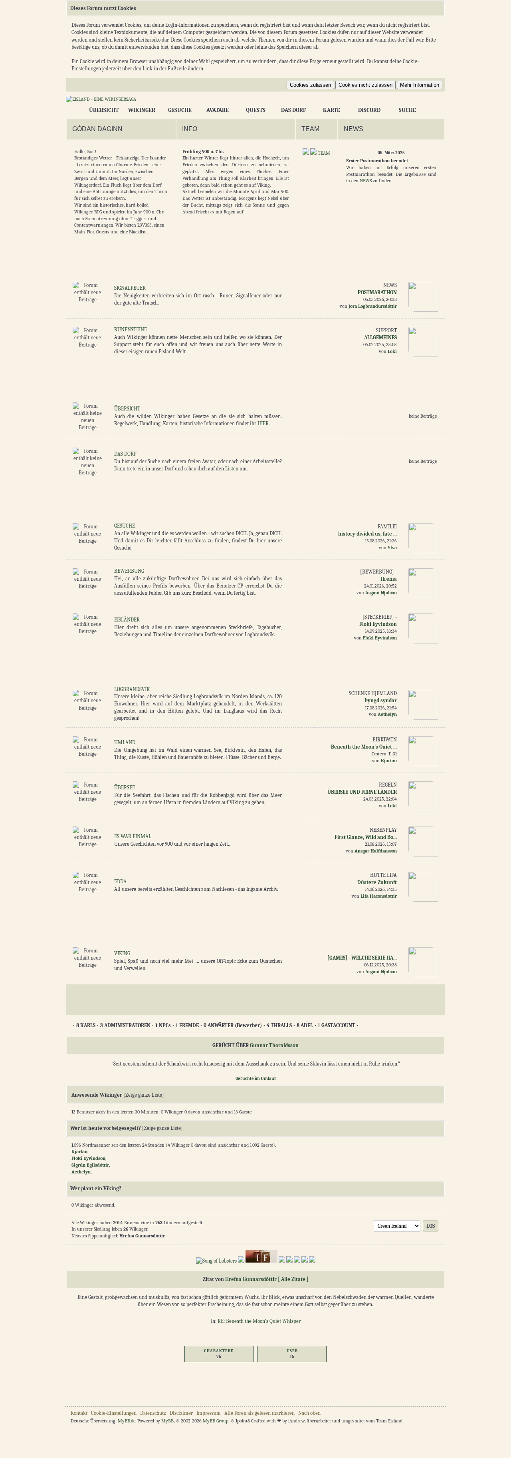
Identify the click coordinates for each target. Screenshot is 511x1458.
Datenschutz (153, 1413)
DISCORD (369, 110)
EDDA (120, 881)
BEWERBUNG (129, 571)
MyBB (167, 1421)
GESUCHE (180, 110)
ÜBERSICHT (104, 110)
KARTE (331, 110)
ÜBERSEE (124, 788)
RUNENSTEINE (130, 330)
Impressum (208, 1413)
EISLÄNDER (127, 620)
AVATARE (217, 110)
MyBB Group (215, 1421)
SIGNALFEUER (130, 288)
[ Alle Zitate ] (293, 1279)
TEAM (324, 153)
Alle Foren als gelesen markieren (259, 1413)
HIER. (263, 423)
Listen (231, 469)
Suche (407, 110)
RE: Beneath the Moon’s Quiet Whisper (259, 1321)
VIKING (122, 953)
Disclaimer (181, 1413)
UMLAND (124, 742)
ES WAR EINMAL (132, 836)
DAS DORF (293, 110)
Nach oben (309, 1413)
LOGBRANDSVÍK (132, 689)
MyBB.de (126, 1421)
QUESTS (255, 110)
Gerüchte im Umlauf (256, 1078)
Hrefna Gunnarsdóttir (251, 1279)
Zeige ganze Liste (143, 1095)
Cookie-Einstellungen (114, 1413)
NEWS (366, 180)
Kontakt (79, 1413)
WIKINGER (141, 110)
